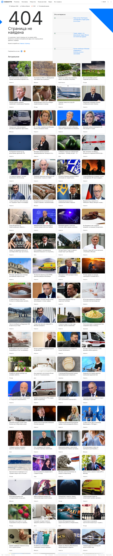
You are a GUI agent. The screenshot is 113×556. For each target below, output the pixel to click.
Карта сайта (109, 554)
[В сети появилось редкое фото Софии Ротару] (44, 466)
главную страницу (25, 43)
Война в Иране (26, 6)
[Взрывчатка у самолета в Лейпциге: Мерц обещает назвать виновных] (93, 195)
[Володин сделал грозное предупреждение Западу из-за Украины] (44, 146)
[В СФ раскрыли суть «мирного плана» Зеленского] (68, 343)
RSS (46, 554)
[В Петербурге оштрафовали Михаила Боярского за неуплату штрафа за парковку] (44, 244)
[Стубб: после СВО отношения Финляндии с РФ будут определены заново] (93, 417)
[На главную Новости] (7, 2)
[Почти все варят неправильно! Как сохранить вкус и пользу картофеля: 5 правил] (93, 318)
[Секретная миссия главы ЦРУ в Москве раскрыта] (44, 318)
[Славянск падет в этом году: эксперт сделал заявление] (68, 318)
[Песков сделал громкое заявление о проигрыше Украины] (19, 97)
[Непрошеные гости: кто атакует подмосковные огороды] (44, 97)
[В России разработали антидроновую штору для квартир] (19, 491)
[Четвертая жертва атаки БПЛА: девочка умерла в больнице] (44, 269)
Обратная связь (101, 554)
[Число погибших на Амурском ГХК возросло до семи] (19, 318)
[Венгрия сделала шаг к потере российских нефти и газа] (19, 269)
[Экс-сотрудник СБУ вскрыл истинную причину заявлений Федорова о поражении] (44, 441)
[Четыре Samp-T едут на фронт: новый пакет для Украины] (68, 244)
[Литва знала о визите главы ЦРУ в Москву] (93, 466)
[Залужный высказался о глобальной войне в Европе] (68, 195)
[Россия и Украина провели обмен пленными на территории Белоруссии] (68, 171)
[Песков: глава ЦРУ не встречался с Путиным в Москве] (93, 244)
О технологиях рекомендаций (60, 554)
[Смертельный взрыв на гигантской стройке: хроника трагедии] (93, 491)
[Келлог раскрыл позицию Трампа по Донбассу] (44, 343)
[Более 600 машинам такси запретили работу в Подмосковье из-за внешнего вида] (68, 515)
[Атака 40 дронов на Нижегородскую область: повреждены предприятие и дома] (19, 220)
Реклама (13, 554)
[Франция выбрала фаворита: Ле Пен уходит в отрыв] (93, 121)
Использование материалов (90, 554)
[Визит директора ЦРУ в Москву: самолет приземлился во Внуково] (68, 121)
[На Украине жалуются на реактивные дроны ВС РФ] (19, 146)
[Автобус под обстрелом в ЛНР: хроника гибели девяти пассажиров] (93, 343)
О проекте (51, 554)
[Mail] (2, 2)
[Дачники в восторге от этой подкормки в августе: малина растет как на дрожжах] (19, 515)
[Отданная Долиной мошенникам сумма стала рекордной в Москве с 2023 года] (68, 417)
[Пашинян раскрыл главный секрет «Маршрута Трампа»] (93, 392)
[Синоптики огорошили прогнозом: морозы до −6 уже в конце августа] (93, 515)
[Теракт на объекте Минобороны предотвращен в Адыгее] (68, 540)
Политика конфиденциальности (76, 554)
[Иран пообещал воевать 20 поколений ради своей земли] (44, 491)
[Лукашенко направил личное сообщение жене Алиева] (93, 97)
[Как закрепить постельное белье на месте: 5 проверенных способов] (44, 368)
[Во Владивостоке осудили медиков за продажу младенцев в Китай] (93, 220)
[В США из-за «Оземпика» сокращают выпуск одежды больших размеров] (44, 540)
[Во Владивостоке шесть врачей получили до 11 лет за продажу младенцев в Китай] (19, 343)
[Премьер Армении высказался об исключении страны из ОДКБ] (44, 171)
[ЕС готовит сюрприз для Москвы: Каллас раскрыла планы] (44, 121)
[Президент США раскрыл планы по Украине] (68, 269)
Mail (2, 554)
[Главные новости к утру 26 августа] (68, 97)
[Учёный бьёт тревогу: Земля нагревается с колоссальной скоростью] (68, 491)
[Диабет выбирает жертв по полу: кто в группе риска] (19, 540)
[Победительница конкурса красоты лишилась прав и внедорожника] (19, 441)
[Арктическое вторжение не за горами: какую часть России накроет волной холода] (19, 466)
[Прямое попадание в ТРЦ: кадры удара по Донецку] (44, 392)
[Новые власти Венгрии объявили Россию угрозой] (44, 417)
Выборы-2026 (14, 6)
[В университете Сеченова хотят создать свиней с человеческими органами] (44, 195)
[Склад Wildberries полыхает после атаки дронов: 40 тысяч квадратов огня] (93, 171)
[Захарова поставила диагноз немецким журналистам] (93, 368)
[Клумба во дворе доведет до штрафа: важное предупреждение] (19, 368)
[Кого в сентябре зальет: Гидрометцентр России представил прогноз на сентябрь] (93, 72)
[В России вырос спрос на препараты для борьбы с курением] (93, 441)
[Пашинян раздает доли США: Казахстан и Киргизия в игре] (19, 417)
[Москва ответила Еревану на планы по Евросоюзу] (68, 466)
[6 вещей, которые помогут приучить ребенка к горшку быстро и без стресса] (44, 515)
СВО (34, 6)
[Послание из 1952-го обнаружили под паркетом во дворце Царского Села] (44, 72)
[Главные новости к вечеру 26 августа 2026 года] (93, 540)
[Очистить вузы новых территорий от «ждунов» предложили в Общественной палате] (19, 392)
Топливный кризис (44, 6)
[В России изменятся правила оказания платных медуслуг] (93, 294)
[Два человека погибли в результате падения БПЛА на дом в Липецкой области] (93, 146)
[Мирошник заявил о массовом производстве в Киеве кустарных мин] (68, 441)
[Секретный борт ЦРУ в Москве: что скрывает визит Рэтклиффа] (19, 195)
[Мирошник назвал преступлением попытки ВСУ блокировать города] (68, 392)
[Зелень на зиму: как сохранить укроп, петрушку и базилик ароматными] (68, 72)
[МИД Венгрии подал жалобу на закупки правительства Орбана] (44, 220)
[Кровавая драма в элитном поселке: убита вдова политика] (68, 220)
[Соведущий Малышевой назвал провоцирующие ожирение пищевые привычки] (68, 368)
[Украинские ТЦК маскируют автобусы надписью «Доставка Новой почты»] (19, 121)
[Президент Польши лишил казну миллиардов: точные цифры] (44, 294)
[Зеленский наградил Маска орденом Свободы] (68, 294)
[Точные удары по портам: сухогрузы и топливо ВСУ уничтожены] (93, 269)
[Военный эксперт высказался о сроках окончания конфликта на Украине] (19, 72)
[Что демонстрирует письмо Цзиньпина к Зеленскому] (19, 171)
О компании (7, 554)
